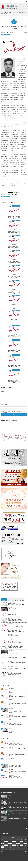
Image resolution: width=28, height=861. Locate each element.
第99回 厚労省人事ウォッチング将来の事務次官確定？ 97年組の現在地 (14, 307)
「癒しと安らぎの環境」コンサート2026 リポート (15, 609)
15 (6, 845)
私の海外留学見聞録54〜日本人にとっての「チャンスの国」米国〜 (16, 604)
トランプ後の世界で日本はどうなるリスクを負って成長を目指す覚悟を (15, 711)
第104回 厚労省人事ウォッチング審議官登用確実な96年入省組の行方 (14, 247)
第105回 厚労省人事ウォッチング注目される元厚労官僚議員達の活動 (14, 232)
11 (17, 843)
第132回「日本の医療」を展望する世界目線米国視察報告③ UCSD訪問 (16, 653)
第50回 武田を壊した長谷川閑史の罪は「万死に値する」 (17, 819)
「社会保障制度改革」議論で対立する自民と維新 (17, 662)
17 (13, 845)
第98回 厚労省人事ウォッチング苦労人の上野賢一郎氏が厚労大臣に (14, 322)
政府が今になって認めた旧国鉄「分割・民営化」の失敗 (17, 807)
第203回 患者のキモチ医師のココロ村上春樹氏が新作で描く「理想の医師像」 (15, 620)
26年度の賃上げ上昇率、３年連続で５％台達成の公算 (17, 691)
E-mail (2, 404)
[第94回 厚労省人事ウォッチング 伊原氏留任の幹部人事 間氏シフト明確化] (14, 377)
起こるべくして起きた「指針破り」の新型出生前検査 (17, 802)
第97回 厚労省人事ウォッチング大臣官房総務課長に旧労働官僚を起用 (14, 337)
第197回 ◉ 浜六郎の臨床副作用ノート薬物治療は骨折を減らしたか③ (14, 674)
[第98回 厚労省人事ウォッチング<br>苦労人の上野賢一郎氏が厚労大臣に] (14, 317)
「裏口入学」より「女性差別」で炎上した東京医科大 (17, 813)
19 (21, 845)
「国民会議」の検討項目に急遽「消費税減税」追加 (17, 717)
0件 (8, 32)
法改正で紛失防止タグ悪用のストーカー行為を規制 (17, 668)
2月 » (26, 851)
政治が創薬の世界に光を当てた (13, 635)
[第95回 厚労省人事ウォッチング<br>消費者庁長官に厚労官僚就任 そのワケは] (14, 362)
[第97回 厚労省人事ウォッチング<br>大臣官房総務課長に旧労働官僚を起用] (14, 332)
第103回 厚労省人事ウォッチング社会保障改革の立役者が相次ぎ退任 (14, 262)
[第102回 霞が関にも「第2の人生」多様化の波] (14, 272)
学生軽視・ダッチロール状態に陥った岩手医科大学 (17, 796)
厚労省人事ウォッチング (6, 34)
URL (2, 407)
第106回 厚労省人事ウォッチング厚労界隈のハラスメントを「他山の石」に (14, 217)
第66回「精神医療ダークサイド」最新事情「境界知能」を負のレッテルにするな (15, 647)
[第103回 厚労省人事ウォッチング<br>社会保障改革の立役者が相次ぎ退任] (14, 257)
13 (9, 798)
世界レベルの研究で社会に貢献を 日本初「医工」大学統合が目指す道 (17, 731)
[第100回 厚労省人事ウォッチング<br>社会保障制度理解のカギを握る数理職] (14, 287)
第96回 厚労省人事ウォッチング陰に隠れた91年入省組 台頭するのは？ (14, 351)
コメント (9, 194)
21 (2, 847)
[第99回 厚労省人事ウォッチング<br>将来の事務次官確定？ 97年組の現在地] (14, 302)
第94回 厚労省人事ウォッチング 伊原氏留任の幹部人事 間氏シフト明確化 (14, 381)
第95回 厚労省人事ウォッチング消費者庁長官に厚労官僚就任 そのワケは (14, 366)
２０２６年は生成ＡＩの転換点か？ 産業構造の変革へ (17, 704)
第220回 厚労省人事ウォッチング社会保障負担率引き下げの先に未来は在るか (16, 631)
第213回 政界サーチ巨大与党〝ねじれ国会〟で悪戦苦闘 (14, 642)
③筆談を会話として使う (12, 614)
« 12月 (2, 851)
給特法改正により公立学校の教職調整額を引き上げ (17, 697)
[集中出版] (9, 7)
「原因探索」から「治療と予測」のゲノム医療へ (17, 657)
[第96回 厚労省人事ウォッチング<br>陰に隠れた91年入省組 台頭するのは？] (14, 347)
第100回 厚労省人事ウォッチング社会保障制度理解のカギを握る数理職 (14, 292)
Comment (2, 391)
